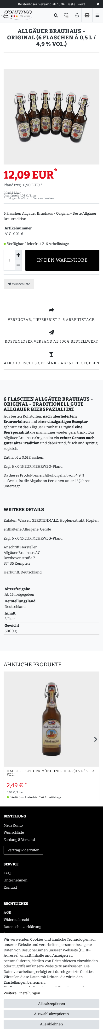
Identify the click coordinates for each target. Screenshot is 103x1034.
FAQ (7, 873)
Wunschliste (20, 284)
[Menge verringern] (18, 265)
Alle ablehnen (51, 1024)
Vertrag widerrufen (23, 850)
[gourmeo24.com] (16, 15)
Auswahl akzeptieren (51, 1014)
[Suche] (56, 15)
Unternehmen (16, 880)
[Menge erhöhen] (18, 255)
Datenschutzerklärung (22, 927)
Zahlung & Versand (19, 840)
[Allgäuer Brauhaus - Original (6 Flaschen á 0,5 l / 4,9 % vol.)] (51, 117)
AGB (7, 912)
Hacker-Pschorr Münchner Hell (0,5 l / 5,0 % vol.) (51, 773)
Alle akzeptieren (51, 1004)
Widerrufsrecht (16, 919)
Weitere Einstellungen (22, 993)
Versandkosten (43, 198)
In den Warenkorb (62, 260)
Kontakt (10, 887)
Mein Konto (13, 825)
